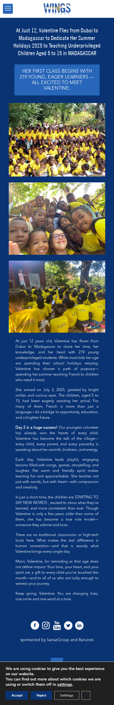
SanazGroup (58, 640)
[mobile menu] (8, 9)
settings (64, 684)
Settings (66, 695)
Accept (17, 695)
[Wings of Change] (57, 8)
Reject (41, 695)
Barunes (86, 640)
